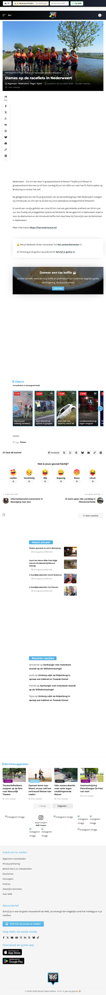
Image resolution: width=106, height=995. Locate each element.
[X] (7, 938)
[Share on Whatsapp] (6, 118)
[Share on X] (6, 112)
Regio (32, 83)
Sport (39, 83)
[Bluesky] (33, 938)
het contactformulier (68, 244)
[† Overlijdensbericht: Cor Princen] (70, 591)
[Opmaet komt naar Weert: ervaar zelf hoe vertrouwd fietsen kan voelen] (40, 775)
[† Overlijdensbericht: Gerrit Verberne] (70, 578)
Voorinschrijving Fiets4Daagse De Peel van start (91, 788)
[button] (5, 15)
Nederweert (23, 83)
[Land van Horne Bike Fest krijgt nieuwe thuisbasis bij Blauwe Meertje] (70, 564)
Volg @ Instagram (41, 824)
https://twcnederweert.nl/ (43, 227)
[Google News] (16, 938)
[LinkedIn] (25, 938)
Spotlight (34, 781)
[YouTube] (12, 938)
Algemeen (12, 83)
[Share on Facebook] (6, 106)
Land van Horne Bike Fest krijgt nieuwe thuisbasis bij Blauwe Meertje (43, 563)
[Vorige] (15, 408)
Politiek (60, 781)
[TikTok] (38, 938)
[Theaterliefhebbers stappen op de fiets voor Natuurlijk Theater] (14, 775)
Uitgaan (8, 781)
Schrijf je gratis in (65, 251)
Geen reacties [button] (92, 516)
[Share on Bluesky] (6, 137)
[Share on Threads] (6, 131)
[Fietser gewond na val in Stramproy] (70, 552)
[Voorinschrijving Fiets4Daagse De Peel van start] (91, 775)
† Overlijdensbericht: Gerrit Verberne (45, 575)
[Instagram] (21, 938)
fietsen (23, 442)
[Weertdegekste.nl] (53, 15)
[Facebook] (4, 938)
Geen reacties (84, 83)
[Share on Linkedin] (6, 125)
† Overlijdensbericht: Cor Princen (43, 587)
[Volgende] (100, 408)
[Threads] (29, 938)
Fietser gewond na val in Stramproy (45, 548)
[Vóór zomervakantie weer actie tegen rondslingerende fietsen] (66, 775)
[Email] (6, 143)
